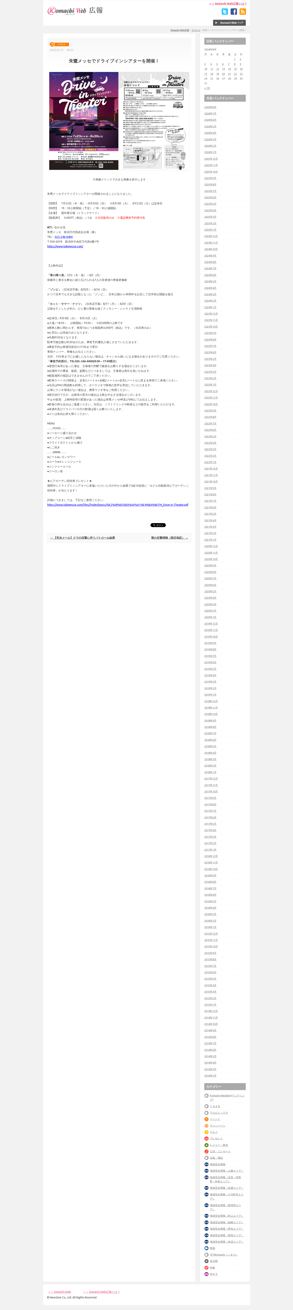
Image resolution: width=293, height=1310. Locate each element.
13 (223, 68)
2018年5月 (210, 746)
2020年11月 (211, 552)
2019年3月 (210, 681)
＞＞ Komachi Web (59, 1291)
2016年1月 (210, 927)
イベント (196, 30)
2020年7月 (210, 578)
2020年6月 (210, 585)
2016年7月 (210, 888)
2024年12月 (211, 236)
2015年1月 (210, 1004)
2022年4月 (210, 442)
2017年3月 (210, 836)
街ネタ (214, 1274)
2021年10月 (211, 481)
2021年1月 (210, 539)
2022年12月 (211, 391)
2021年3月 (210, 526)
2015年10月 (211, 946)
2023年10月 (211, 326)
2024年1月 (210, 307)
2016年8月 (210, 881)
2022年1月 (210, 462)
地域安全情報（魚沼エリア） (227, 1241)
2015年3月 (210, 991)
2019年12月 (211, 623)
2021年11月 (211, 475)
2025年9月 (210, 178)
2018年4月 (210, 752)
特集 (212, 1267)
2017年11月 (211, 785)
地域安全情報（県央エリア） (227, 1228)
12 (217, 68)
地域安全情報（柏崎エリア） (227, 1222)
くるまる (215, 1106)
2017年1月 (210, 849)
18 (211, 73)
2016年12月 (211, 856)
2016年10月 (211, 869)
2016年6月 (210, 894)
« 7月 (207, 88)
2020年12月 (211, 546)
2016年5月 (210, 901)
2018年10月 (211, 714)
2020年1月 (210, 617)
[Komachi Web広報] (75, 15)
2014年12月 (211, 1011)
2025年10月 (211, 171)
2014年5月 (210, 1056)
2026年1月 (210, 152)
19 (217, 73)
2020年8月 (210, 572)
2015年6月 (210, 972)
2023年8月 (210, 339)
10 (205, 68)
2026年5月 (210, 126)
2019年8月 (210, 649)
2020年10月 (211, 559)
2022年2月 (210, 455)
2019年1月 (210, 694)
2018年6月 (210, 739)
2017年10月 (211, 791)
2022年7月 (210, 423)
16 (241, 68)
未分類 (214, 1261)
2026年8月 (210, 107)
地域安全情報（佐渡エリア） (227, 1187)
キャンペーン (217, 1125)
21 (229, 73)
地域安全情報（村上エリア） (227, 1215)
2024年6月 (210, 275)
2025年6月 (210, 197)
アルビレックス (219, 1112)
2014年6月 (210, 1049)
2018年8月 (210, 726)
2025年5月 (210, 203)
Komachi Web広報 (180, 30)
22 (235, 73)
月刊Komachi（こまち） (224, 1254)
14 (229, 68)
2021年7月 (210, 500)
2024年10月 (211, 249)
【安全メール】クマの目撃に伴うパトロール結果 (82, 537)
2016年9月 (210, 875)
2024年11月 (211, 242)
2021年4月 (210, 520)
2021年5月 (210, 513)
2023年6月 (210, 352)
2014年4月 (210, 1062)
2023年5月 (210, 358)
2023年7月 (210, 345)
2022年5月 (210, 436)
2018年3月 (210, 759)
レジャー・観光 (219, 1145)
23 (241, 73)
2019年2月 (210, 688)
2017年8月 (210, 804)
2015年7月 (210, 966)
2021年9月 (210, 488)
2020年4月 (210, 597)
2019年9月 (210, 643)
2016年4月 (210, 907)
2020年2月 (210, 610)
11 (211, 68)
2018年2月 (210, 765)
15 (235, 68)
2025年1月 (210, 229)
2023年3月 (210, 371)
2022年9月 (210, 410)
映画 (212, 1248)
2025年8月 (210, 184)
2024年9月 (210, 255)
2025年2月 (210, 223)
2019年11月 (211, 630)
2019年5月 (210, 668)
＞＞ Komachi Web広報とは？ (228, 3)
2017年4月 (210, 830)
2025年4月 (210, 210)
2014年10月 (211, 1024)
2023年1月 (210, 384)
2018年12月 (211, 701)
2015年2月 (210, 998)
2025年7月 (210, 191)
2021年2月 (210, 533)
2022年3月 (210, 449)
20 (223, 73)
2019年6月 (210, 662)
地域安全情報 (217, 1164)
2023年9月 (210, 333)
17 (205, 73)
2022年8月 (210, 416)
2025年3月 (210, 216)
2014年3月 (210, 1069)
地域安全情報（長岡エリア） (227, 1235)
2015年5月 (210, 978)
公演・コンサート (220, 1151)
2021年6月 (210, 507)
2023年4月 (210, 365)
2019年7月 (210, 656)
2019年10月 (211, 636)
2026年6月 (210, 119)
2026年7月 (210, 113)
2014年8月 (210, 1036)
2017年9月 (210, 797)
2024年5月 (210, 281)
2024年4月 (210, 287)
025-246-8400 (64, 236)
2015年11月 (211, 940)
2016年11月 (211, 862)
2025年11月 (211, 165)
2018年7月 (210, 733)
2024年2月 (210, 300)
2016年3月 (210, 914)
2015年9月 (210, 953)
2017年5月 (210, 823)
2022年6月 (210, 429)
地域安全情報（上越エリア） (227, 1170)
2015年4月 (210, 985)
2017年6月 (210, 817)
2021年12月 (211, 468)
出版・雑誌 (216, 1157)
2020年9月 (210, 565)
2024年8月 (210, 262)
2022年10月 (211, 404)
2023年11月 (211, 320)
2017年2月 (210, 843)
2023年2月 (210, 378)
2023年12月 (211, 313)
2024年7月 (210, 268)
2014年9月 (210, 1030)
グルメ (214, 1132)
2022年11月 (211, 397)
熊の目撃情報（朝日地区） (169, 537)
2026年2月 (210, 145)
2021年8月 (210, 494)
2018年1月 (210, 772)
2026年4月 (210, 132)
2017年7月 (210, 810)
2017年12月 (211, 778)
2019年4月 (210, 675)
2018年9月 (210, 720)
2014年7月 (210, 1043)
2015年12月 (211, 933)
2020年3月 (210, 604)
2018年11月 (211, 707)
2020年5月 (210, 591)
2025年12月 (211, 158)
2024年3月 (210, 294)
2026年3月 (210, 139)
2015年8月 (210, 959)
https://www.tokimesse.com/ (65, 246)
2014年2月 (210, 1075)
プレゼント (216, 1138)
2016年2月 (210, 920)
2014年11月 (211, 1017)
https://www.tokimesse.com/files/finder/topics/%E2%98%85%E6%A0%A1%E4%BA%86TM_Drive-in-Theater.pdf (117, 504)
